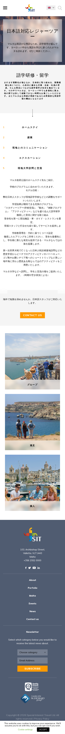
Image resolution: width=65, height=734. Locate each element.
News (32, 611)
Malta (32, 595)
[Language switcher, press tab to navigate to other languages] (50, 7)
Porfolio (32, 587)
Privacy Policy (41, 718)
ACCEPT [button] (43, 729)
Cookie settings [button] (25, 729)
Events (32, 603)
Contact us (32, 619)
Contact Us (32, 315)
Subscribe (32, 668)
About (32, 580)
